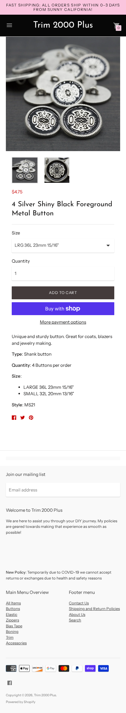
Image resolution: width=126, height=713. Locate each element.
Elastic (11, 614)
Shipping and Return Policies (94, 608)
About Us (77, 614)
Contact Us (79, 603)
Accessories (16, 643)
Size (16, 232)
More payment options (63, 322)
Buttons (13, 608)
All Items (13, 603)
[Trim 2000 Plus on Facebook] (9, 682)
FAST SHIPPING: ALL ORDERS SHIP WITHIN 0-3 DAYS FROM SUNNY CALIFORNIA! (63, 7)
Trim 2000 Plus (45, 695)
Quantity (21, 260)
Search (75, 620)
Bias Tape (14, 626)
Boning (12, 631)
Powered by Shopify (20, 702)
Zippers (12, 620)
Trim (9, 637)
